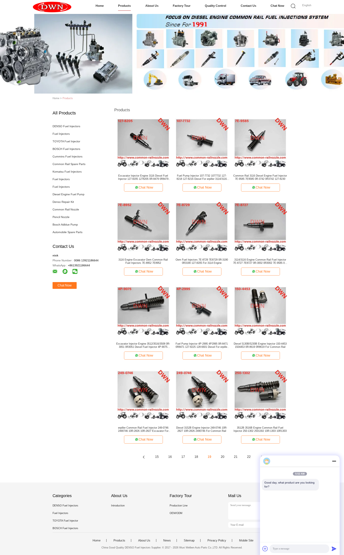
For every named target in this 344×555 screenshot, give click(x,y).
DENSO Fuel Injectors (66, 126)
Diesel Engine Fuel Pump (68, 194)
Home (100, 5)
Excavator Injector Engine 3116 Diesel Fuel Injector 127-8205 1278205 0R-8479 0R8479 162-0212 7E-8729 (143, 177)
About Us (151, 5)
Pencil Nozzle (61, 217)
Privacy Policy (216, 540)
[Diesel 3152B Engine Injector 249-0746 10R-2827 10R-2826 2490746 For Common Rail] (202, 395)
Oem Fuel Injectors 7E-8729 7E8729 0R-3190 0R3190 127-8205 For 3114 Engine (202, 261)
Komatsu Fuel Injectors (67, 171)
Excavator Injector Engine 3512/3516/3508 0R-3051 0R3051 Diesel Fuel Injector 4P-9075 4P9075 (143, 345)
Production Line (179, 505)
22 (249, 456)
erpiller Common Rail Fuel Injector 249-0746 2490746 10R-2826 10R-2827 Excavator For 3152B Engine (143, 429)
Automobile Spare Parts (67, 232)
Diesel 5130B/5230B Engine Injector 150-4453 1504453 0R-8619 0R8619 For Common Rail (260, 345)
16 (170, 456)
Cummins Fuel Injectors (67, 156)
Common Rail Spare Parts (69, 164)
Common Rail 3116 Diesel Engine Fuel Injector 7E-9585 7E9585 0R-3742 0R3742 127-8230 (260, 177)
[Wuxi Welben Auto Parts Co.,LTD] (52, 7)
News (167, 540)
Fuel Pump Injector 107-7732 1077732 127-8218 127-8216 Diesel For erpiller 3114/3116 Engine (202, 177)
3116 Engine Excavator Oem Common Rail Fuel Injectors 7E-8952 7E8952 (143, 261)
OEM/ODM (176, 513)
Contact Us (248, 5)
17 (183, 456)
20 (222, 456)
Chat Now (277, 5)
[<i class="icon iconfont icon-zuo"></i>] (143, 456)
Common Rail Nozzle (66, 209)
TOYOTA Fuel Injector (66, 141)
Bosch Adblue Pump (65, 224)
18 (196, 456)
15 (157, 456)
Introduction (118, 505)
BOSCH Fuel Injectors (66, 148)
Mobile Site (246, 540)
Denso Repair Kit (63, 201)
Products (124, 5)
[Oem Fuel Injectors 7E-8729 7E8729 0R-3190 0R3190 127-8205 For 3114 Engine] (202, 227)
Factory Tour (182, 5)
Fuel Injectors (61, 133)
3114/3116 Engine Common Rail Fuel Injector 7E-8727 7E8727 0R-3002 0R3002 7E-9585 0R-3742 (260, 261)
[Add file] (265, 548)
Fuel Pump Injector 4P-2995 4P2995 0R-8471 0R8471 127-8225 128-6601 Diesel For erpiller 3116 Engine (202, 345)
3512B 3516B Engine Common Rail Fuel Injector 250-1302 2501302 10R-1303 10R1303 (260, 429)
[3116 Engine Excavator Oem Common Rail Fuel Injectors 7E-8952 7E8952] (143, 227)
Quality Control (215, 5)
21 (235, 456)
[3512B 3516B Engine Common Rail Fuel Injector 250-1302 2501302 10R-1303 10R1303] (260, 395)
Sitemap (189, 540)
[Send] (334, 548)
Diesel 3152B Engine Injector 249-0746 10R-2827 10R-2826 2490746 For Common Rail (201, 429)
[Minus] (334, 461)
